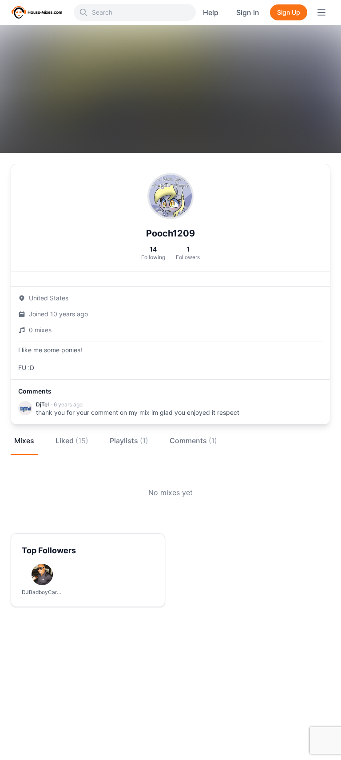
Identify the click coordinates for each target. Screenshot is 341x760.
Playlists (129, 440)
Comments (193, 440)
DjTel (42, 404)
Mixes (24, 440)
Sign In (247, 12)
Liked (72, 440)
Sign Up (288, 12)
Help (210, 12)
